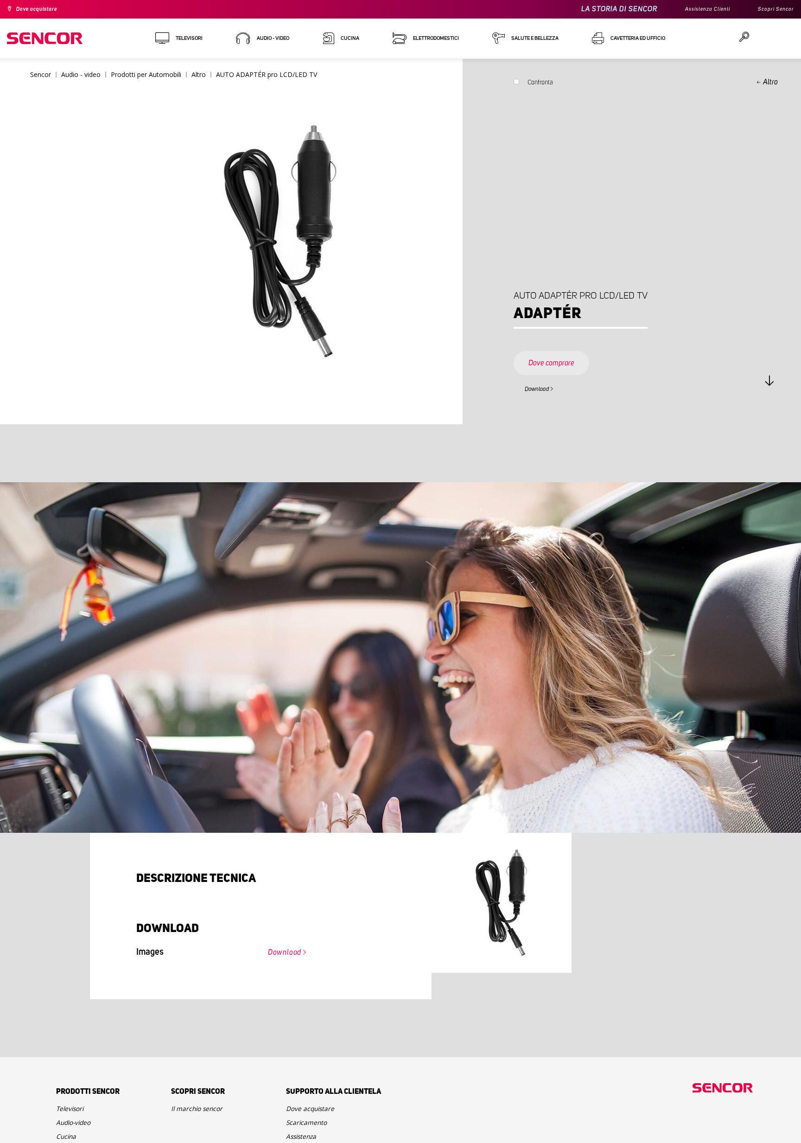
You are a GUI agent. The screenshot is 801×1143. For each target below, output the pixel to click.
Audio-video (77, 1130)
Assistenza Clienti (696, 9)
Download (543, 387)
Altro (770, 82)
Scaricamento (310, 1130)
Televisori (73, 1112)
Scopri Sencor (772, 9)
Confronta (540, 84)
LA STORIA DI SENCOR (604, 9)
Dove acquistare (42, 9)
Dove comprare (561, 354)
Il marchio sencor (202, 1112)
